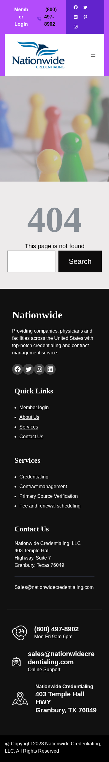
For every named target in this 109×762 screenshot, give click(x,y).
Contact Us (31, 436)
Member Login (21, 17)
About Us (29, 417)
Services (28, 426)
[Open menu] (93, 54)
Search (80, 261)
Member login (34, 407)
